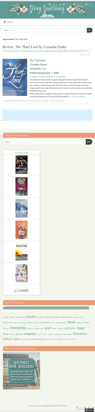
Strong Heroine (37, 339)
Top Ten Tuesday (57, 339)
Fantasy (41, 51)
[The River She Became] (21, 173)
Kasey (7, 51)
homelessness (24, 101)
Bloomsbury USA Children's (61, 317)
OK (89, 30)
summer (48, 339)
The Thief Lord (54, 101)
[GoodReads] (78, 5)
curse (52, 323)
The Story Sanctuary (35, 406)
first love (6, 329)
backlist (31, 316)
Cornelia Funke (13, 101)
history (54, 329)
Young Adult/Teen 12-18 (78, 51)
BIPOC (47, 317)
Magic (81, 328)
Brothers (16, 322)
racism (50, 334)
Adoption (5, 317)
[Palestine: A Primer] (21, 260)
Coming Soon (21, 153)
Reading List (58, 334)
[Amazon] (89, 5)
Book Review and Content (29, 51)
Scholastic (44, 101)
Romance (80, 334)
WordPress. (63, 406)
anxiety (11, 317)
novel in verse (42, 334)
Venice (62, 101)
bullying (22, 323)
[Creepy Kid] (21, 195)
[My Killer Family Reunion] (21, 282)
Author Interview (20, 317)
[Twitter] (60, 5)
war (65, 339)
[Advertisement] (47, 115)
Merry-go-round (35, 101)
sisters (16, 339)
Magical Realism (50, 51)
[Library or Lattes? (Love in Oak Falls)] (21, 238)
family (71, 322)
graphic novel (39, 328)
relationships (67, 334)
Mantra (54, 406)
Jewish (60, 329)
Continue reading (79, 96)
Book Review (7, 323)
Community (45, 322)
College (36, 322)
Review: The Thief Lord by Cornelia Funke (34, 46)
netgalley (30, 333)
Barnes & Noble (46, 76)
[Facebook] (53, 5)
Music (12, 334)
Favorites (86, 323)
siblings (7, 338)
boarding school (78, 317)
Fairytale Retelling (61, 322)
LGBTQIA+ (70, 328)
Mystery (19, 334)
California (29, 323)
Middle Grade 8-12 (63, 51)
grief (48, 328)
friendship (18, 328)
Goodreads (60, 76)
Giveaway (30, 328)
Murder (6, 334)
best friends (40, 317)
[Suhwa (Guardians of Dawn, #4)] (21, 217)
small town (25, 339)
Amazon (33, 76)
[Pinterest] (67, 5)
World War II (71, 339)
